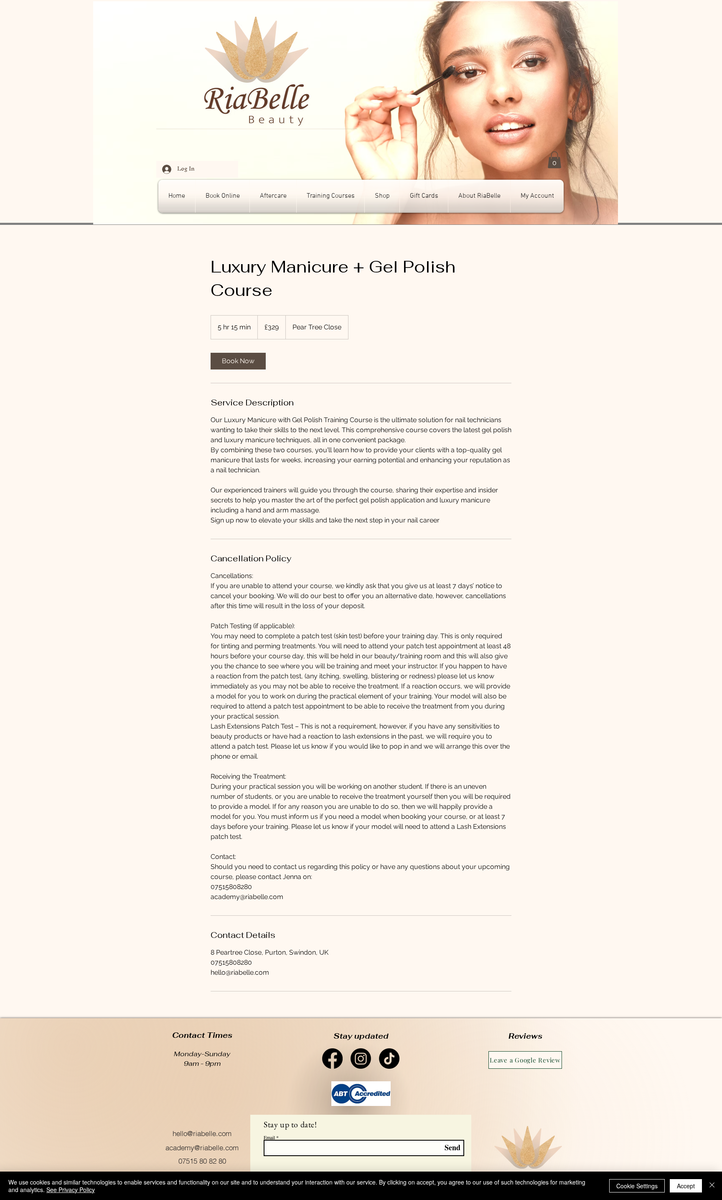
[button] (554, 159)
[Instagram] (361, 1058)
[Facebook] (332, 1058)
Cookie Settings (637, 1186)
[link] (238, 361)
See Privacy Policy (70, 1189)
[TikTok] (389, 1058)
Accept (686, 1186)
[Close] (712, 1185)
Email (269, 1137)
